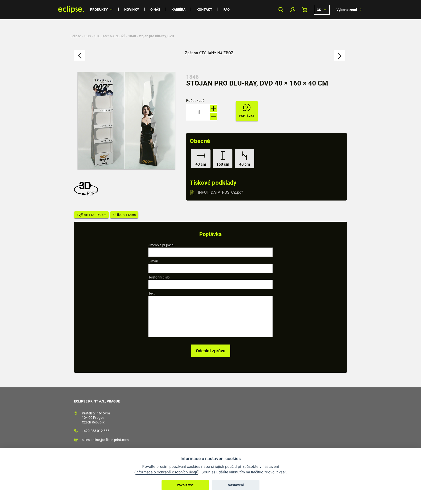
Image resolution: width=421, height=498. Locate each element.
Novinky (131, 9)
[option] (126, 121)
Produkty (99, 9)
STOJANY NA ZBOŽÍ (109, 36)
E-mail (153, 261)
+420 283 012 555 (95, 431)
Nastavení (236, 485)
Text (151, 293)
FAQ (226, 9)
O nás (155, 9)
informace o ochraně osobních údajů (166, 472)
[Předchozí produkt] (79, 55)
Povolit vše (185, 485)
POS (87, 36)
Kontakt (204, 9)
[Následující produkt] (339, 55)
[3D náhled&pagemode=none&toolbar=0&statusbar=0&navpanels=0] (87, 194)
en (322, 9)
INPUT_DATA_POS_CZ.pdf (220, 192)
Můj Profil (292, 9)
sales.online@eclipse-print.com (105, 440)
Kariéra (178, 9)
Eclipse (75, 36)
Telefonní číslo (159, 277)
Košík (304, 9)
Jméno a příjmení (161, 245)
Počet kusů (195, 101)
